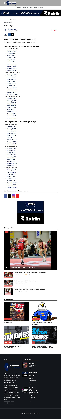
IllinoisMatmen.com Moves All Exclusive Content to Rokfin (33, 375)
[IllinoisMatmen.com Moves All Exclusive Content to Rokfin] (25, 374)
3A (33, 342)
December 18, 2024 (12, 66)
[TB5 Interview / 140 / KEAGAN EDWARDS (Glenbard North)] (8, 275)
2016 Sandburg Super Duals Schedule (42, 323)
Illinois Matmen (12, 29)
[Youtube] (17, 196)
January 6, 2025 (11, 62)
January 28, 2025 (11, 55)
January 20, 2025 (11, 57)
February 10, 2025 (11, 51)
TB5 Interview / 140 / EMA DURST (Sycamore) (26, 281)
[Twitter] (8, 402)
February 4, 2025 (11, 53)
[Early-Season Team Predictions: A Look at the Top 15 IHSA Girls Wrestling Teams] (25, 390)
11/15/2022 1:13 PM (13, 31)
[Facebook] (5, 196)
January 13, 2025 (11, 59)
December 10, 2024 (12, 68)
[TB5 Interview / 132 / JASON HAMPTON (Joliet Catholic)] (8, 291)
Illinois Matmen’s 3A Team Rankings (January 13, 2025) (42, 346)
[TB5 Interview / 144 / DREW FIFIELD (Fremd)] (30, 250)
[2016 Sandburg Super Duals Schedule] (44, 311)
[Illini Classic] (16, 311)
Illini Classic (8, 323)
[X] (9, 196)
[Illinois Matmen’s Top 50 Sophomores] (16, 335)
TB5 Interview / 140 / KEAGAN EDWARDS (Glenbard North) (30, 272)
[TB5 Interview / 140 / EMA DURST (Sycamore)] (8, 283)
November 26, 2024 (12, 70)
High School (7, 22)
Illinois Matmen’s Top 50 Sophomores (12, 346)
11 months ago (18, 274)
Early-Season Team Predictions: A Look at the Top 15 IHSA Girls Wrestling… (33, 391)
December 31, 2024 (12, 64)
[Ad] (30, 13)
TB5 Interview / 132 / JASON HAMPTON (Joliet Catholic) (29, 289)
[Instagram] (13, 196)
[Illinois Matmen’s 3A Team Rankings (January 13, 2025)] (44, 335)
